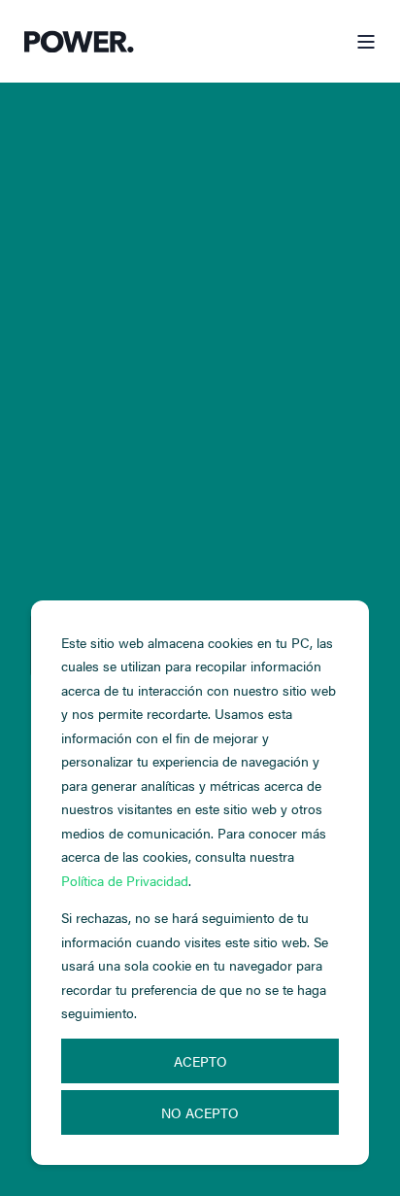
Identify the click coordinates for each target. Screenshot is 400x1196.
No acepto (200, 1112)
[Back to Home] (79, 41)
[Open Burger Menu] (366, 41)
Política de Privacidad (124, 880)
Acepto (200, 1061)
